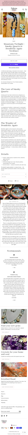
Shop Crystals (5, 359)
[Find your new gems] (14, 316)
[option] (14, 3)
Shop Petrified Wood (7, 386)
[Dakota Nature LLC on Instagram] (2, 415)
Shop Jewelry (5, 332)
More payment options (14, 67)
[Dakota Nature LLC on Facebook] (4, 415)
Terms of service (5, 398)
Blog (2, 396)
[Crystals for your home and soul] (14, 342)
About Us (3, 393)
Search (2, 391)
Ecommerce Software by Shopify (14, 433)
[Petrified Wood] (14, 369)
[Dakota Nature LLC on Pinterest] (6, 415)
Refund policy (4, 400)
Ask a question (6, 174)
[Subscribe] (20, 411)
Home (14, 41)
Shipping (9, 55)
